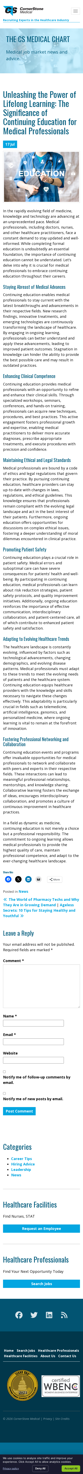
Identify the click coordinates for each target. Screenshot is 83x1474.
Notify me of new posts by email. (33, 1098)
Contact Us (67, 1356)
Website (10, 1053)
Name (10, 1016)
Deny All (40, 1468)
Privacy (47, 1419)
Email (9, 1034)
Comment (13, 960)
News (23, 891)
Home (9, 1350)
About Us (47, 1356)
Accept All (70, 1468)
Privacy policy (11, 1468)
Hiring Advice (23, 1164)
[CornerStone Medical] (23, 11)
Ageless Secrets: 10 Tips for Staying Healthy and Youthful (39, 910)
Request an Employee (41, 1228)
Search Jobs (41, 1283)
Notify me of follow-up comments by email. (36, 1080)
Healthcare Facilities (20, 1356)
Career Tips (21, 1158)
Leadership (21, 1169)
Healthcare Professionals (58, 1350)
